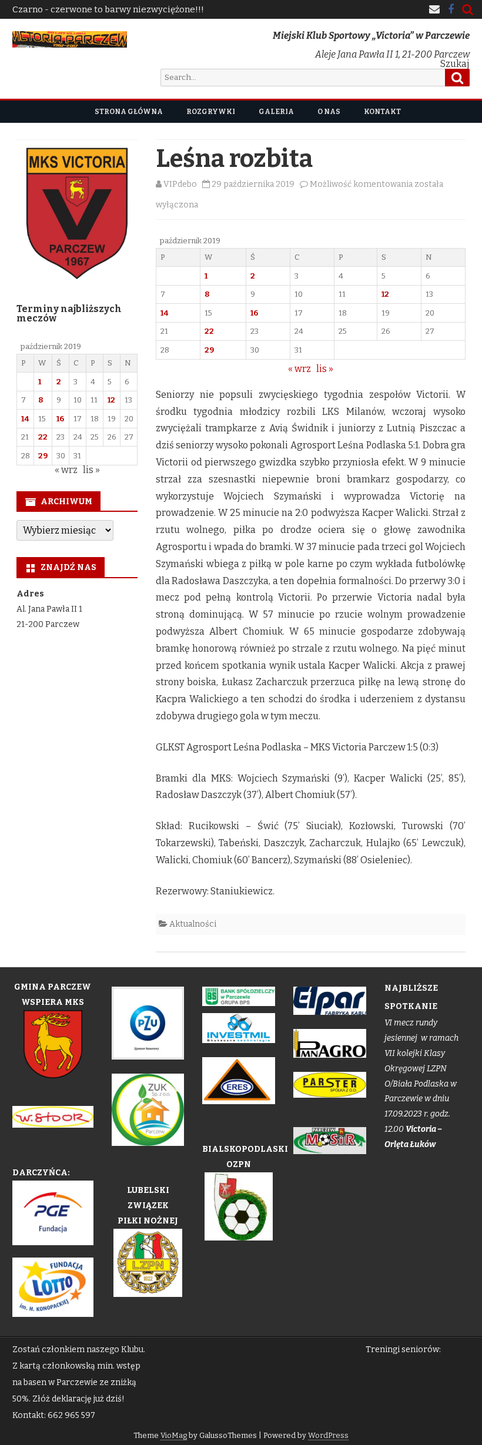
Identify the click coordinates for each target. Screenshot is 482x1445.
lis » (324, 368)
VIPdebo (180, 184)
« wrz (299, 368)
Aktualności (192, 924)
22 (209, 331)
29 (209, 350)
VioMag (173, 1435)
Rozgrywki (210, 112)
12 (385, 294)
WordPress (328, 1435)
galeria (276, 112)
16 (254, 313)
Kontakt (382, 112)
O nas (328, 112)
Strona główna (129, 112)
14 (164, 313)
